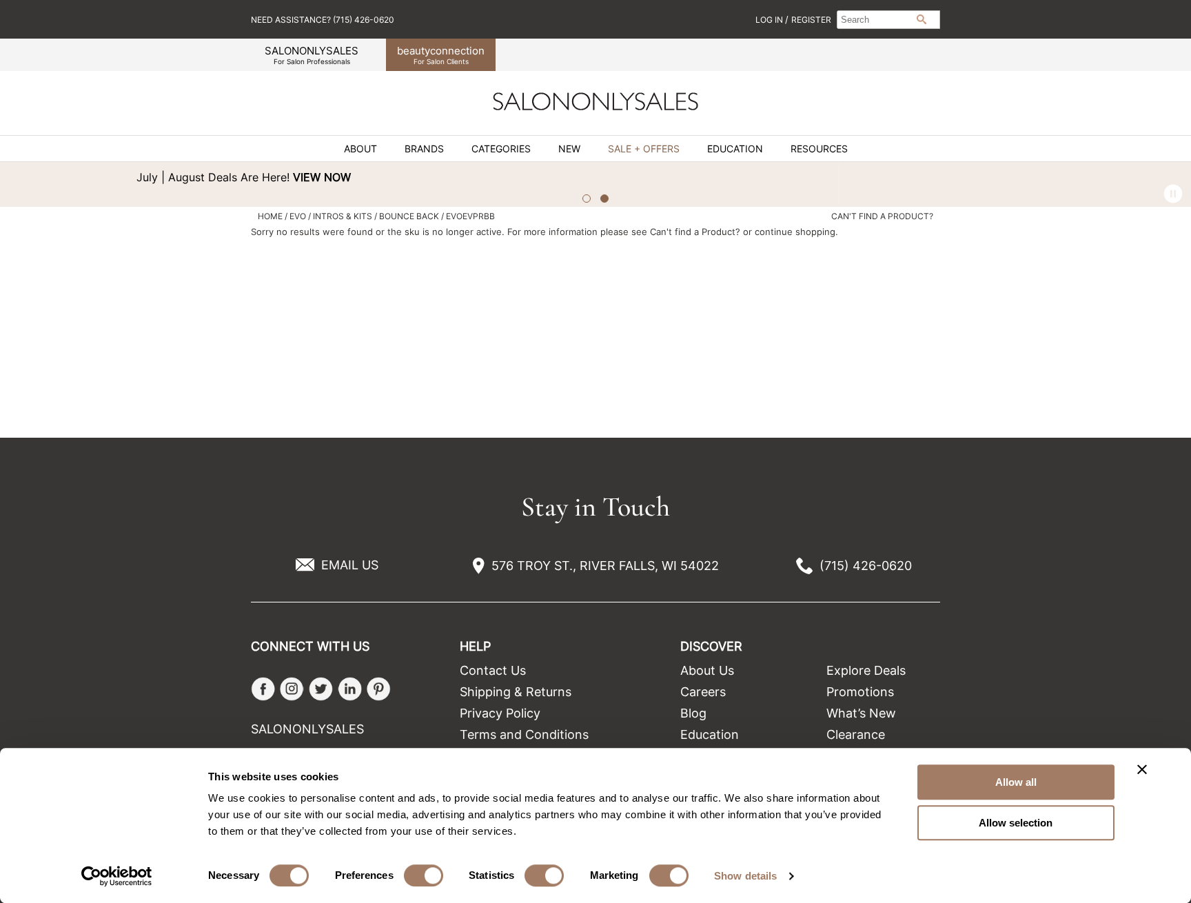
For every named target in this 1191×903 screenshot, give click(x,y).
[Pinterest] (379, 689)
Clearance (855, 734)
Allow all (1016, 782)
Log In (770, 19)
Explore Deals (866, 670)
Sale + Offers (644, 148)
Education (735, 148)
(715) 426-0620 (866, 565)
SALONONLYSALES (311, 54)
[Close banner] (1142, 769)
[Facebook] (263, 689)
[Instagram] (292, 689)
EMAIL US (349, 565)
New (569, 148)
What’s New (861, 713)
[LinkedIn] (350, 689)
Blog (693, 713)
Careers (703, 691)
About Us (707, 670)
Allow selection (1015, 823)
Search (921, 19)
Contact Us (493, 670)
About (360, 148)
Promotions (860, 691)
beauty (441, 54)
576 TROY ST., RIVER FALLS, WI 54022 (605, 565)
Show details (745, 876)
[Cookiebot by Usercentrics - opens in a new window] (117, 876)
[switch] (423, 875)
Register (811, 19)
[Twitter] (321, 689)
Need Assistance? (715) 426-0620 (322, 19)
